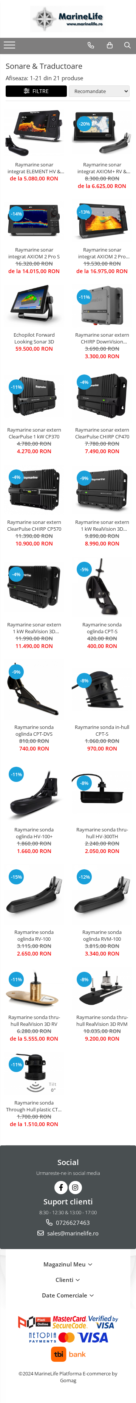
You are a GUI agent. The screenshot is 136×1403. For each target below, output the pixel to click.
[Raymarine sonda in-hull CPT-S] (102, 689)
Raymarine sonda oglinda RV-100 (34, 935)
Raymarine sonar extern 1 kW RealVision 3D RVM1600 (34, 628)
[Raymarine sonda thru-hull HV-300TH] (102, 792)
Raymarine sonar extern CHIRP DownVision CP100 (102, 338)
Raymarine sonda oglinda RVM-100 (102, 935)
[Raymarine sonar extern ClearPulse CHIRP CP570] (34, 490)
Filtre (39, 91)
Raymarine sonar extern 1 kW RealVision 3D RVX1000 (102, 525)
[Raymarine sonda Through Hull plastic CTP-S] (34, 1073)
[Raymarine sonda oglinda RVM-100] (102, 894)
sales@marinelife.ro (72, 1233)
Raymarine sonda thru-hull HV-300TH (102, 833)
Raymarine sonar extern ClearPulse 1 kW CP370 (34, 433)
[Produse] (10, 47)
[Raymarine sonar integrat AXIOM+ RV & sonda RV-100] (102, 132)
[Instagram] (75, 1187)
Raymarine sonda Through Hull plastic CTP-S (34, 1106)
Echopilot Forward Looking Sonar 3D (34, 338)
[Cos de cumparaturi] (110, 45)
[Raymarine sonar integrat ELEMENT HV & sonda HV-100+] (34, 133)
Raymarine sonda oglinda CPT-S (102, 628)
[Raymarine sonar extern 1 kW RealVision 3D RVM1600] (34, 587)
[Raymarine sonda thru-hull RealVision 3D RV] (34, 988)
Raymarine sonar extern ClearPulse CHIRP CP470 (102, 433)
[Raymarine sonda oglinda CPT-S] (102, 587)
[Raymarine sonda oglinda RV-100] (34, 894)
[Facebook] (61, 1187)
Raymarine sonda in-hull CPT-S (102, 730)
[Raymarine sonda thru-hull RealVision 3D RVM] (102, 988)
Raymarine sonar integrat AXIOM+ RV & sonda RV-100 (102, 168)
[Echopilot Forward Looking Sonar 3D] (34, 306)
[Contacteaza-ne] (90, 45)
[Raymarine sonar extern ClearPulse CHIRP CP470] (102, 396)
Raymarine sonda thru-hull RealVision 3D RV (34, 1020)
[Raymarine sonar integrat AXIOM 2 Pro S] (34, 220)
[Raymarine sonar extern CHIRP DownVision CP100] (102, 306)
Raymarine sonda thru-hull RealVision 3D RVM (102, 1020)
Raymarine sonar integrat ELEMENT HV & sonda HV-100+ (34, 168)
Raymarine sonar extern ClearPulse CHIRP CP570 (34, 525)
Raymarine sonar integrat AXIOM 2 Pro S (34, 253)
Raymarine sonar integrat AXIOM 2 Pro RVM (102, 253)
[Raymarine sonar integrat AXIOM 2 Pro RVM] (102, 220)
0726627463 (72, 1222)
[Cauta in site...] (127, 45)
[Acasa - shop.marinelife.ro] (68, 19)
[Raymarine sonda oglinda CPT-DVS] (34, 689)
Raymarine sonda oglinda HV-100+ (34, 833)
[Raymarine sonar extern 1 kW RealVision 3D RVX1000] (102, 490)
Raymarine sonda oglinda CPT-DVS (34, 730)
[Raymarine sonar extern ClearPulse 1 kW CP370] (34, 396)
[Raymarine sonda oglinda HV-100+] (34, 792)
